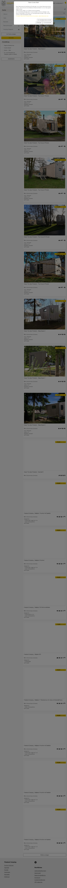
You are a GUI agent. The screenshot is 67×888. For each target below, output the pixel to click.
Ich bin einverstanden (47, 22)
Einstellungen (39, 22)
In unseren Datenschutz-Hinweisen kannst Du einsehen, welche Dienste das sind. (32, 16)
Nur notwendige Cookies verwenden (44, 19)
